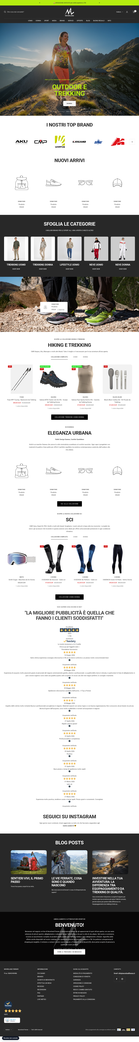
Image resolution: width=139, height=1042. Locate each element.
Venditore (21, 201)
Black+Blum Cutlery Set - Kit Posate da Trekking (117, 401)
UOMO (30, 21)
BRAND (62, 21)
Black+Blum (117, 397)
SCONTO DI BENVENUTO (46, 980)
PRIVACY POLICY (79, 996)
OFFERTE (80, 21)
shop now (16, 269)
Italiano (118, 12)
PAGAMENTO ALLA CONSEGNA (84, 999)
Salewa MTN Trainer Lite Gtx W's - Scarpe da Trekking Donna (54, 401)
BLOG (88, 21)
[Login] (127, 12)
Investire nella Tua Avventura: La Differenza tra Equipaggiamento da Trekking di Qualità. (108, 885)
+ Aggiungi (60, 309)
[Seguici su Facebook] (116, 979)
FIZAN (22, 397)
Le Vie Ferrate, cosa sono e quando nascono (67, 882)
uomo (69, 103)
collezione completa (59, 357)
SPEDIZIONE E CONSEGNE (82, 983)
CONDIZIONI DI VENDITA (81, 977)
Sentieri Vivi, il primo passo (27, 880)
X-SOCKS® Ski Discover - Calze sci (53, 580)
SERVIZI (70, 21)
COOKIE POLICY (78, 986)
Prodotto (22, 204)
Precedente (65, 649)
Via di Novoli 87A (85, 942)
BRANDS (40, 977)
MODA (54, 21)
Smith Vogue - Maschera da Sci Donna (22, 580)
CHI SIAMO (41, 973)
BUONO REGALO (98, 21)
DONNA (38, 21)
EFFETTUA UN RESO (44, 983)
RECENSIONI (41, 990)
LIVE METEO (41, 999)
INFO (109, 21)
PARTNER (40, 996)
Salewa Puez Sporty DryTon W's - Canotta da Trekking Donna (85, 401)
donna (85, 357)
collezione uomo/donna (69, 597)
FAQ (38, 993)
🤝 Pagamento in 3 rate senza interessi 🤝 (69, 3)
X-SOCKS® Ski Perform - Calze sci (85, 580)
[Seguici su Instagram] (122, 979)
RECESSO (40, 986)
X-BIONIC (53, 577)
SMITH (22, 577)
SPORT (46, 21)
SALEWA (53, 397)
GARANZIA (77, 980)
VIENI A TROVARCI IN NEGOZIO (69, 952)
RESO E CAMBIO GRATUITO (82, 990)
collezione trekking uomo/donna (69, 417)
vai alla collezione (69, 504)
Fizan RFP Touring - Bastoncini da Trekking (21, 400)
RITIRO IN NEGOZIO (80, 993)
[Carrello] (134, 12)
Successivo (73, 649)
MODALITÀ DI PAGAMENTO (82, 973)
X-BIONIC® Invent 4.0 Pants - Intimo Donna (117, 580)
